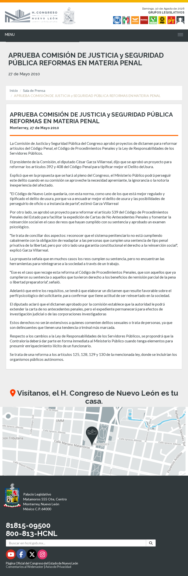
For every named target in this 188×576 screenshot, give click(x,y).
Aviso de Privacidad (58, 567)
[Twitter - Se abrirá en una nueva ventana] (32, 555)
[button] (94, 441)
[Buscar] (151, 543)
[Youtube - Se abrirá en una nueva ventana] (11, 555)
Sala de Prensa (34, 90)
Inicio (14, 90)
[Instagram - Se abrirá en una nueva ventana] (42, 555)
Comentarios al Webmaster (24, 567)
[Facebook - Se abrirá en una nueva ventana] (21, 555)
